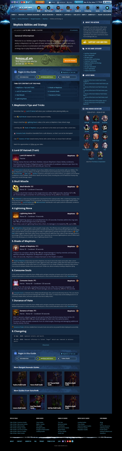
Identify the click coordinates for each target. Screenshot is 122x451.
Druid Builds (61, 426)
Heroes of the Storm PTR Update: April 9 (95, 100)
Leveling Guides (40, 431)
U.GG (101, 424)
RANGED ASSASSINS (33, 15)
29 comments (74, 30)
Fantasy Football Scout (106, 431)
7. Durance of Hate (54, 95)
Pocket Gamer (104, 429)
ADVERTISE (28, 441)
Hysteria (35, 173)
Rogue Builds (61, 429)
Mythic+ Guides (40, 424)
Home (13, 19)
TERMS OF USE (51, 441)
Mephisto (45, 19)
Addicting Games (104, 428)
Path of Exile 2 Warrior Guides (18, 431)
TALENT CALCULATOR (104, 15)
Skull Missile (22, 117)
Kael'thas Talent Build (90, 53)
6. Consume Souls (53, 91)
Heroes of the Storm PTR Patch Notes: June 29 (95, 91)
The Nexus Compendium (98, 162)
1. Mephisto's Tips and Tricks (24, 87)
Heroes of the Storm (23, 19)
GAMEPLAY (91, 15)
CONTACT (19, 441)
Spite (26, 173)
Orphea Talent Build (90, 70)
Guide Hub (61, 433)
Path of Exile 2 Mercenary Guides (19, 424)
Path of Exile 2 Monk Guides (17, 426)
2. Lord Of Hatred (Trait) (23, 91)
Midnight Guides (40, 428)
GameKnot (103, 433)
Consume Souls (21, 133)
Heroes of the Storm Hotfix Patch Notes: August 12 (94, 80)
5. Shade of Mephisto (55, 87)
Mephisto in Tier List (69, 72)
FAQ (35, 441)
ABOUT (12, 441)
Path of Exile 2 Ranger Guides (18, 428)
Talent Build (70, 276)
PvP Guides (39, 426)
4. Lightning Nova (21, 99)
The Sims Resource (105, 426)
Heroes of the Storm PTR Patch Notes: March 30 (94, 103)
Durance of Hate (24, 139)
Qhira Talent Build (89, 55)
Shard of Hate (18, 173)
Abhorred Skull (40, 202)
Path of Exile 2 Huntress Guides (18, 422)
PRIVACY (42, 441)
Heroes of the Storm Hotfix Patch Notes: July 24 (95, 84)
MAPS (84, 15)
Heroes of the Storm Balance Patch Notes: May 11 (95, 94)
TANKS (13, 15)
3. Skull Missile (19, 95)
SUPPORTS (67, 15)
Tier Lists (60, 422)
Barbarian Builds (62, 424)
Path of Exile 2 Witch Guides (17, 433)
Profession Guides (83, 428)
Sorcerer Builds (62, 431)
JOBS (59, 441)
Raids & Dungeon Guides (84, 426)
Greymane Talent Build (91, 61)
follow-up (33, 144)
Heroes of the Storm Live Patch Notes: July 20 (95, 87)
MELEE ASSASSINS (47, 15)
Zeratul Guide (88, 65)
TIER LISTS (76, 15)
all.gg (101, 422)
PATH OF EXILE (14, 418)
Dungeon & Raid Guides (42, 429)
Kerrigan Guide (89, 57)
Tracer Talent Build (90, 69)
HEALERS (59, 15)
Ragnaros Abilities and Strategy (93, 63)
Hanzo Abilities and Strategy (92, 59)
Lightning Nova (32, 122)
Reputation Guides (83, 429)
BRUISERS (21, 15)
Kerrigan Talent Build (90, 67)
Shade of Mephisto (30, 128)
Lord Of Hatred (30, 111)
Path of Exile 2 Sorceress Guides (18, 429)
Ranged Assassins (35, 19)
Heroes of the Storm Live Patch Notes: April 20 (95, 98)
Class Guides (39, 422)
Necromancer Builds (63, 428)
